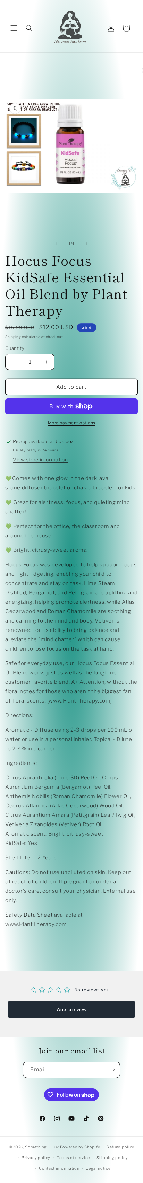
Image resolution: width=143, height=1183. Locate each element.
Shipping (13, 337)
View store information (40, 459)
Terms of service (73, 1157)
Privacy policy (36, 1157)
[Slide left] (56, 243)
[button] (14, 28)
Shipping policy (112, 1157)
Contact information (59, 1168)
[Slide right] (86, 243)
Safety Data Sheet (29, 915)
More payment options (71, 422)
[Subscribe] (112, 1070)
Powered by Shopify (80, 1147)
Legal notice (98, 1168)
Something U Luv (42, 1147)
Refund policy (120, 1147)
